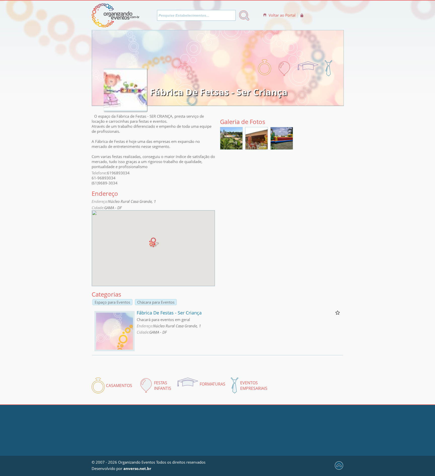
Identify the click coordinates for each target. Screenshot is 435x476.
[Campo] (256, 147)
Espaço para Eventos (112, 302)
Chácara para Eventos (155, 302)
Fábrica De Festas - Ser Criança (169, 313)
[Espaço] (231, 147)
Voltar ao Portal (282, 15)
